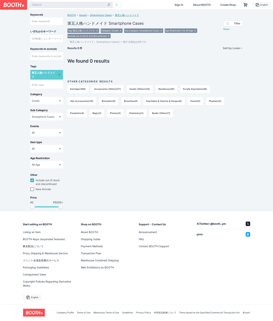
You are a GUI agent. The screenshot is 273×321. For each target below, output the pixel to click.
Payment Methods (92, 246)
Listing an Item (32, 232)
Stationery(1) (136, 113)
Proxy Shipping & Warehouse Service (45, 253)
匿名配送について (33, 246)
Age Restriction (40, 158)
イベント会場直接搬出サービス (41, 260)
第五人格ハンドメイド (127, 15)
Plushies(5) (215, 101)
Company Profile (65, 313)
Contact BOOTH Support (154, 246)
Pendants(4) (77, 113)
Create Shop (228, 5)
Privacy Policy (143, 313)
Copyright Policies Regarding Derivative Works (47, 283)
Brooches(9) (131, 101)
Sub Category (39, 110)
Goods (83, 15)
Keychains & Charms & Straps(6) (164, 101)
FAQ (141, 239)
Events (34, 126)
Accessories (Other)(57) (107, 89)
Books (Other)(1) (161, 113)
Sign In (179, 5)
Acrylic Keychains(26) (195, 89)
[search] (109, 5)
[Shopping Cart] (245, 5)
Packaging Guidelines (36, 267)
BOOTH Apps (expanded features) (44, 239)
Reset (226, 29)
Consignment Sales (34, 274)
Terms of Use (83, 313)
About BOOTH (202, 5)
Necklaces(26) (166, 89)
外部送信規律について (165, 313)
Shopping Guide (90, 239)
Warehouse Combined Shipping (100, 260)
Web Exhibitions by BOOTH (97, 267)
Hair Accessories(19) (81, 101)
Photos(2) (115, 113)
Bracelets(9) (109, 101)
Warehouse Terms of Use (106, 313)
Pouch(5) (195, 101)
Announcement (148, 232)
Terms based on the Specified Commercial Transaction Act (209, 313)
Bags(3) (96, 113)
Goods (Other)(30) (139, 89)
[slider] (32, 206)
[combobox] (71, 5)
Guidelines (127, 313)
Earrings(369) (78, 89)
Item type (36, 142)
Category (36, 94)
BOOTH (71, 15)
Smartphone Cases (101, 15)
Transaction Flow (91, 253)
